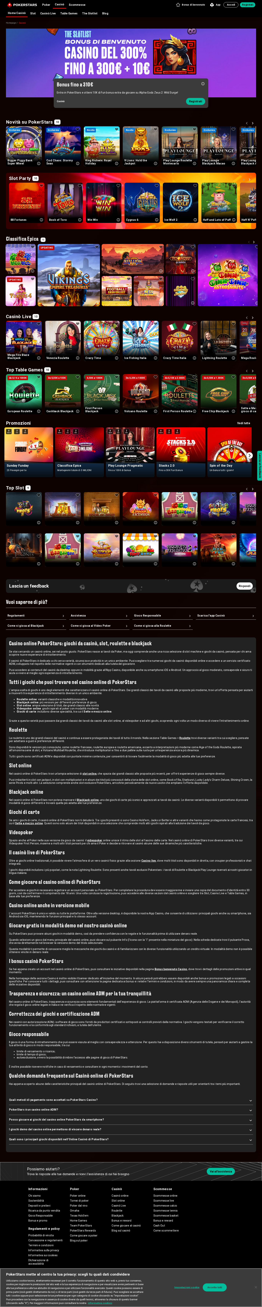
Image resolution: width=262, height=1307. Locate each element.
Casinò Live (48, 13)
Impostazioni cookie (186, 1287)
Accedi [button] (231, 4)
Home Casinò (17, 13)
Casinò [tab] (59, 4)
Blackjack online (88, 799)
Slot (33, 13)
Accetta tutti (214, 1287)
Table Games (68, 13)
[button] (190, 5)
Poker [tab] (46, 4)
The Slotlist (89, 13)
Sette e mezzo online (29, 823)
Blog (105, 13)
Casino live (148, 860)
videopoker (94, 840)
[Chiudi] (256, 1287)
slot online (89, 773)
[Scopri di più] (203, 83)
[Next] (253, 124)
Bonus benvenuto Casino (171, 969)
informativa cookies (100, 1303)
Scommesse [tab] (77, 4)
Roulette (184, 738)
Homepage (11, 23)
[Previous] (247, 124)
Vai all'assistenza (221, 1171)
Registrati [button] (247, 4)
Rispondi (244, 586)
